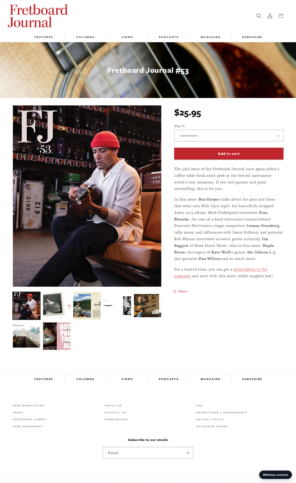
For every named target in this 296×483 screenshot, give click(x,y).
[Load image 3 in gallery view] (87, 306)
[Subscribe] (187, 453)
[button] (258, 15)
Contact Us (115, 412)
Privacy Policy (210, 419)
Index (18, 412)
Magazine (210, 379)
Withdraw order (212, 426)
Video (127, 379)
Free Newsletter (28, 405)
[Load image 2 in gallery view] (57, 306)
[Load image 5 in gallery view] (147, 306)
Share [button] (182, 291)
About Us (113, 405)
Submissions (116, 419)
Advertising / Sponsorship (221, 412)
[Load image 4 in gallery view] (117, 306)
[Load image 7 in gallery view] (57, 336)
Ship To (179, 126)
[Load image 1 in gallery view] (26, 306)
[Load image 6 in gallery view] (26, 336)
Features (43, 379)
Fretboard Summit (30, 419)
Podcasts (169, 379)
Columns (85, 379)
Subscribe (252, 379)
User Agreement (28, 426)
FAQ (199, 405)
